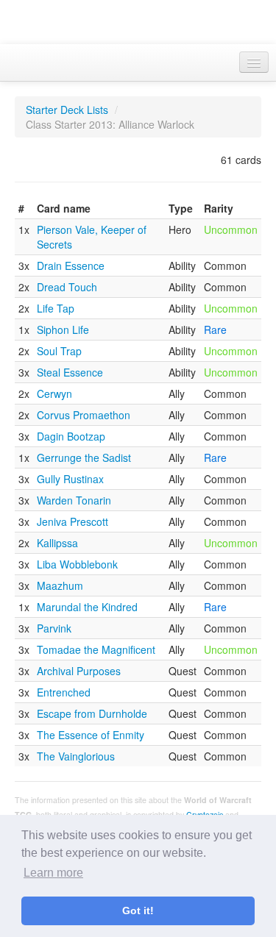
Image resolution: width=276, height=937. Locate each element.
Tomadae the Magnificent (96, 649)
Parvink (54, 628)
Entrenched (64, 692)
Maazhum (60, 585)
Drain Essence (71, 265)
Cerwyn (54, 393)
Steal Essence (70, 372)
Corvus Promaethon (83, 414)
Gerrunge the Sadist (84, 457)
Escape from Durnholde (92, 713)
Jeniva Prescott (72, 521)
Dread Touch (67, 286)
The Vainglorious (76, 756)
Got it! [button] (138, 910)
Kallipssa (57, 542)
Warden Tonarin (74, 500)
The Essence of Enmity (90, 734)
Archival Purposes (79, 670)
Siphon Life (63, 329)
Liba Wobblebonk (77, 564)
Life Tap (55, 308)
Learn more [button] (53, 872)
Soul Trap (59, 350)
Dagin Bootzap (71, 436)
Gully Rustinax (70, 478)
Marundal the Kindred (87, 606)
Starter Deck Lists (67, 109)
